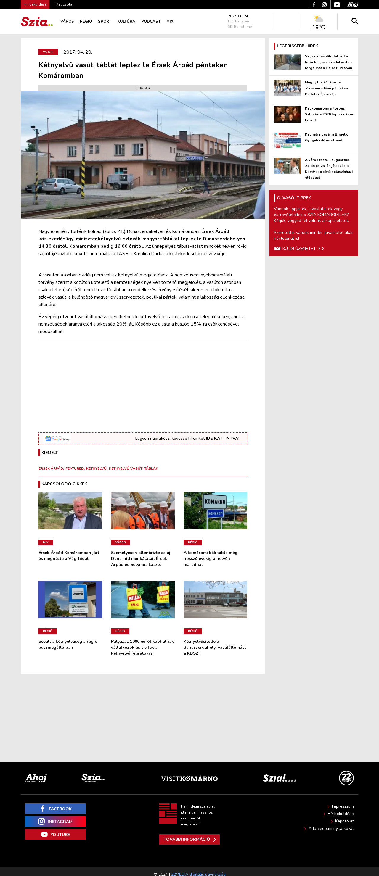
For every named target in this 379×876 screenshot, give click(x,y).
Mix (170, 21)
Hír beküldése (341, 814)
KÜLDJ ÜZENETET (299, 249)
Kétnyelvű (96, 468)
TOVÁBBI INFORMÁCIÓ (187, 839)
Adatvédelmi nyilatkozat (331, 828)
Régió (86, 21)
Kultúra (126, 21)
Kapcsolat (64, 4)
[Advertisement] (142, 386)
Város (67, 21)
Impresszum (343, 806)
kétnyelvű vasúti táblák (133, 468)
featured (74, 468)
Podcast (150, 21)
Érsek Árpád (50, 468)
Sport (104, 21)
